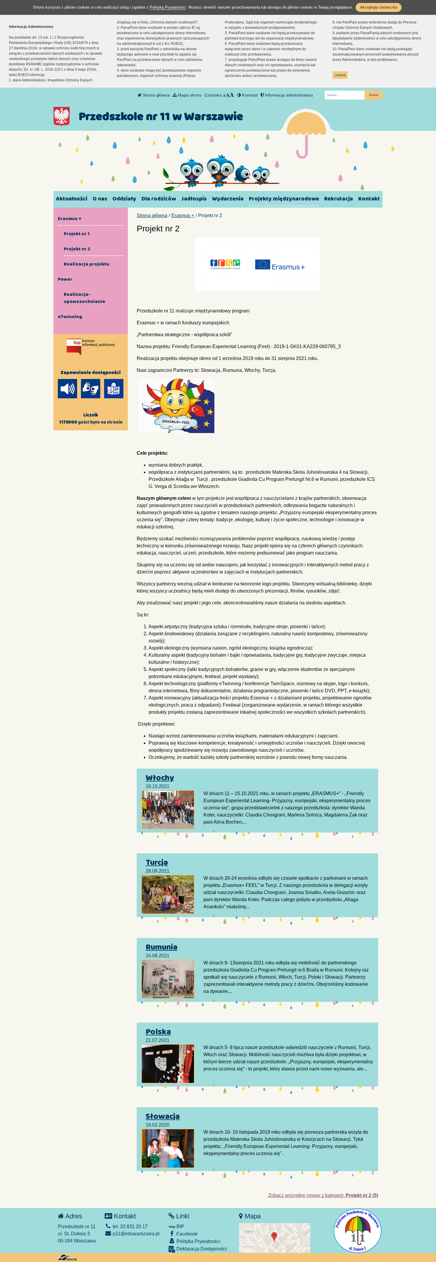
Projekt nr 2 (77, 248)
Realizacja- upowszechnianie (84, 298)
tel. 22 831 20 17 (130, 1226)
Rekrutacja (338, 199)
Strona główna (155, 95)
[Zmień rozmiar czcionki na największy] (232, 95)
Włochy (160, 778)
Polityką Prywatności (168, 7)
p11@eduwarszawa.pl (136, 1233)
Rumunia (161, 947)
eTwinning (70, 316)
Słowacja (163, 1116)
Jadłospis (194, 199)
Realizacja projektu (86, 264)
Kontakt (369, 199)
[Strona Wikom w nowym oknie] (67, 1258)
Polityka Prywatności (197, 1241)
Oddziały (124, 199)
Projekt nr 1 (77, 233)
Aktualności (71, 199)
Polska (158, 1032)
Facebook (186, 1233)
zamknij (340, 75)
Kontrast (249, 95)
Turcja (157, 862)
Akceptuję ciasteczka (378, 7)
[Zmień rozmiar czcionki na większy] (228, 95)
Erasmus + (182, 215)
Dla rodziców (158, 199)
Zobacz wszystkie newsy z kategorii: (323, 1195)
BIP (179, 1226)
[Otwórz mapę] (274, 1237)
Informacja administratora (288, 95)
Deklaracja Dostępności (201, 1248)
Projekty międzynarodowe (284, 199)
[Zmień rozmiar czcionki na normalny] (224, 95)
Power (65, 279)
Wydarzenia (228, 199)
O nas (100, 199)
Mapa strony (189, 95)
